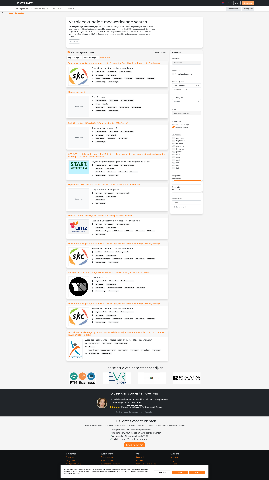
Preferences (162, 472)
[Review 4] (140, 405)
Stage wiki (140, 457)
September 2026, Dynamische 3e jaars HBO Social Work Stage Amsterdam (104, 184)
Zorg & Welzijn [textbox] (180, 85)
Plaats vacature (107, 457)
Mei (177, 163)
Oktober (179, 143)
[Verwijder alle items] (196, 85)
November (180, 146)
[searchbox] (186, 89)
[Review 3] (136, 405)
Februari (179, 154)
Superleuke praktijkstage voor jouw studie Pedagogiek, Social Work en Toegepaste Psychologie (114, 63)
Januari (179, 152)
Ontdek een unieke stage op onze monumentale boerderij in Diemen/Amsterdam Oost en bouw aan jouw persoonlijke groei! (116, 333)
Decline (180, 472)
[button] (224, 3)
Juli (177, 168)
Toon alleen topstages (183, 74)
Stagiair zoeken (107, 460)
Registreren (248, 3)
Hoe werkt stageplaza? (42, 9)
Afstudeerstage (182, 124)
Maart (178, 157)
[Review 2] (132, 405)
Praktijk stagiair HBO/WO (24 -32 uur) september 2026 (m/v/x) (98, 123)
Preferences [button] (76, 473)
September (180, 141)
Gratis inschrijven (134, 444)
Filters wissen (105, 58)
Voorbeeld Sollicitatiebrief (146, 464)
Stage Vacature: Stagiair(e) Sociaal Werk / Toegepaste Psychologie (100, 215)
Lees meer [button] (74, 41)
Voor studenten (233, 9)
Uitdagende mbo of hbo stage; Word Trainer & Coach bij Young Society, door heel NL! (109, 272)
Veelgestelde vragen (74, 464)
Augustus (180, 138)
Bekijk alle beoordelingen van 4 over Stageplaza (134, 412)
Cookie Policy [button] (120, 471)
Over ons (59, 9)
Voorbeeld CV (141, 460)
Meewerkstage (182, 127)
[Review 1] (128, 405)
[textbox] (185, 101)
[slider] (173, 180)
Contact (71, 9)
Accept (197, 472)
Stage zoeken (23, 9)
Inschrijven (70, 457)
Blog (172, 460)
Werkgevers (248, 9)
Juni (177, 165)
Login (237, 3)
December (180, 149)
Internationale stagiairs (110, 464)
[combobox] (186, 85)
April (178, 160)
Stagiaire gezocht (76, 92)
